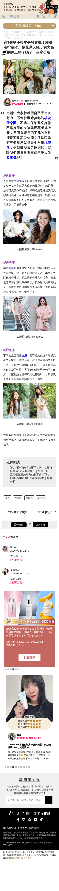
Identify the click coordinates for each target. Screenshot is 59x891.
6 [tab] (18, 669)
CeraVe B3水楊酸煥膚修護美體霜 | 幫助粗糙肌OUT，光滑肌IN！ (29, 746)
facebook (18, 819)
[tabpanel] (29, 629)
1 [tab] (5, 669)
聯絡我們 (33, 828)
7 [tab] (21, 767)
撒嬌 (16, 181)
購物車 (54, 16)
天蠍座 (17, 497)
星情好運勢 (29, 32)
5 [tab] (16, 669)
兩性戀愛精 (17, 103)
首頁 (6, 32)
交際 (11, 268)
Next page (45, 512)
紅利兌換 (22, 828)
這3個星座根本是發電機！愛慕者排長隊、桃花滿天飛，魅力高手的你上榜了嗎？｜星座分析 (29, 35)
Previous (7, 631)
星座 (24, 355)
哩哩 (19, 735)
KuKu (13, 547)
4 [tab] (13, 669)
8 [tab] (24, 767)
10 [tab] (29, 767)
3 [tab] (10, 669)
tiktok (41, 819)
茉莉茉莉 (15, 570)
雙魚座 (29, 497)
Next (51, 631)
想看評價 (29, 657)
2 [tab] (8, 669)
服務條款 (27, 858)
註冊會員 (18, 524)
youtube (35, 819)
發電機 (11, 157)
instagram (23, 819)
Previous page (17, 512)
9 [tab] (26, 767)
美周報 (15, 16)
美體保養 (29, 717)
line (29, 819)
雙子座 (40, 497)
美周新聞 (15, 32)
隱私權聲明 (10, 828)
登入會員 (40, 524)
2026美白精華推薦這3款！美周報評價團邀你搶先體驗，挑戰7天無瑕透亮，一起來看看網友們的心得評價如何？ (29, 632)
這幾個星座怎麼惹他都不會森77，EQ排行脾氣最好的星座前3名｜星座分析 (31, 478)
